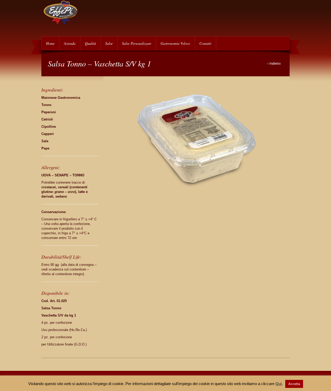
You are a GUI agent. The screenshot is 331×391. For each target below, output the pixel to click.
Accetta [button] (294, 384)
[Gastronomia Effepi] (60, 23)
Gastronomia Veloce (175, 43)
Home (50, 43)
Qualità (90, 43)
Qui (278, 383)
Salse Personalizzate (136, 43)
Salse (109, 43)
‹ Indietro (274, 63)
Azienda (70, 43)
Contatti (205, 43)
